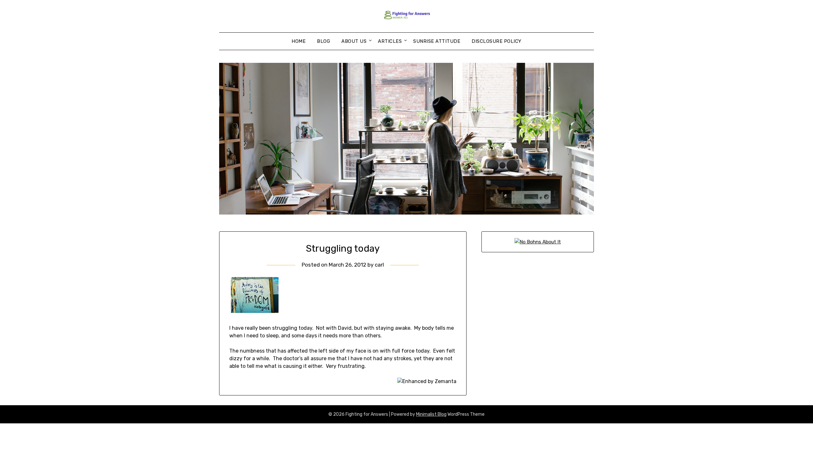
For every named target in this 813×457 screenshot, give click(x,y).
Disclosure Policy (496, 41)
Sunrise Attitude (436, 41)
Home (299, 41)
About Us (353, 41)
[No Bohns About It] (537, 242)
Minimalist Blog (431, 414)
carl (379, 265)
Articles (390, 41)
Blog (323, 41)
